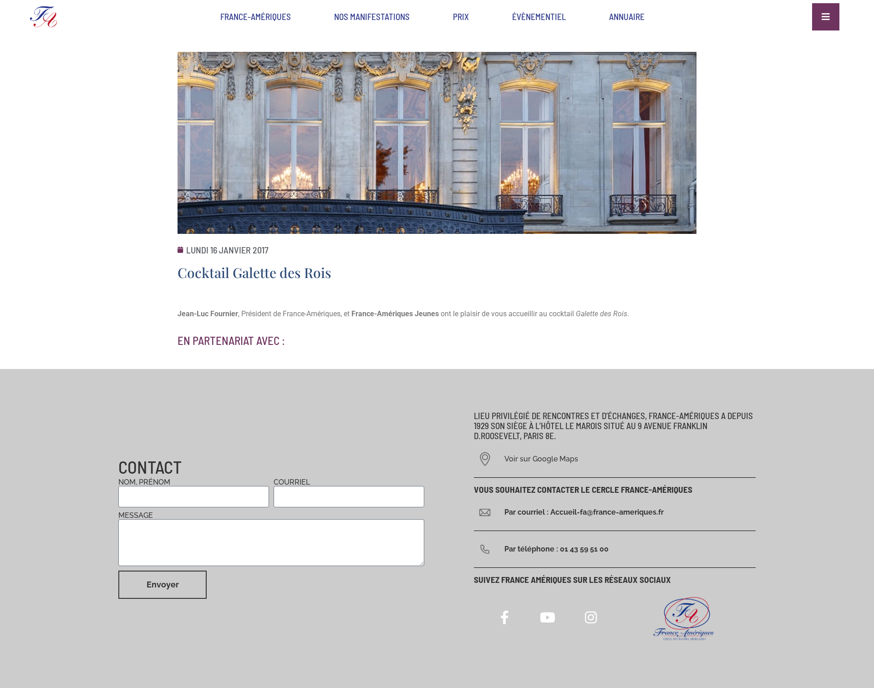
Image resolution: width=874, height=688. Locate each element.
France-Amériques (255, 16)
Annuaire (627, 16)
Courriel (292, 482)
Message (135, 515)
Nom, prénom (144, 482)
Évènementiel (539, 16)
